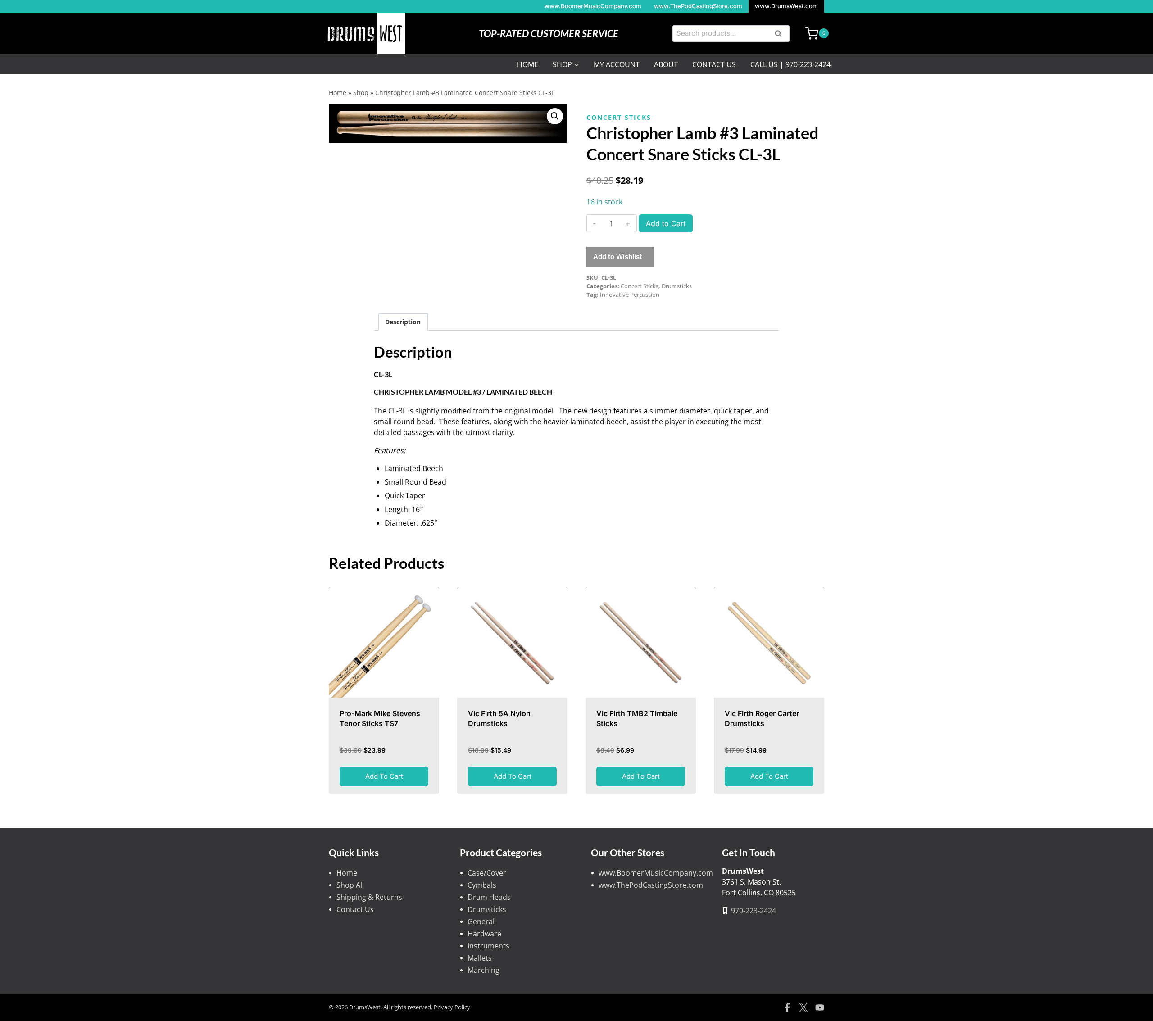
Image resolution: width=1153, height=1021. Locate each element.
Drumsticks (677, 286)
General (481, 921)
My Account (617, 64)
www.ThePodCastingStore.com (698, 5)
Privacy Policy (452, 1007)
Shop (360, 92)
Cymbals (482, 885)
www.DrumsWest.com (786, 5)
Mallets (480, 958)
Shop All (350, 885)
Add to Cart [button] (384, 776)
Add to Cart (665, 223)
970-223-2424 (753, 911)
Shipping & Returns (369, 897)
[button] (555, 116)
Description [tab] (403, 322)
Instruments (488, 946)
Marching (483, 970)
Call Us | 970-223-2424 (790, 64)
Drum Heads (489, 897)
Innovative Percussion (629, 294)
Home (527, 64)
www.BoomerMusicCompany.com (593, 5)
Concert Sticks (618, 117)
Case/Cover (487, 873)
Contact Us (714, 64)
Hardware (484, 934)
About (666, 64)
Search (781, 34)
